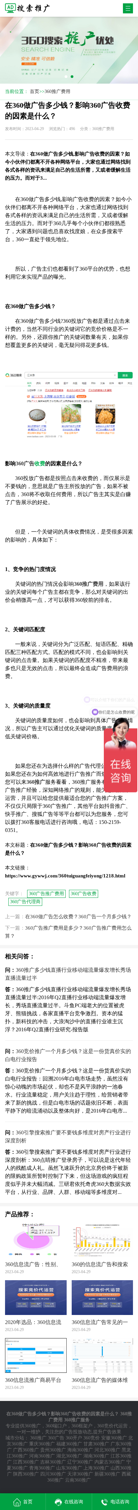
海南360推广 (80, 1449)
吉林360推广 (53, 1462)
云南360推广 (78, 1480)
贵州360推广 (53, 1449)
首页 (34, 91)
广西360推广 (26, 1449)
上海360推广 (96, 1468)
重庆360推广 (42, 1443)
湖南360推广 (96, 1455)
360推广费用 (57, 91)
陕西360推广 (26, 1474)
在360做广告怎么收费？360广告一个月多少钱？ (78, 916)
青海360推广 (42, 1468)
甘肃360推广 (96, 1443)
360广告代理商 (25, 901)
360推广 (32, 1425)
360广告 (56, 1437)
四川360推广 (53, 1474)
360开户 (74, 1437)
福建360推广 (69, 1443)
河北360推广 (107, 1449)
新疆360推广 (107, 1474)
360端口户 (56, 1425)
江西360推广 (26, 1462)
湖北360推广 (69, 1455)
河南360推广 (42, 1455)
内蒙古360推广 (109, 1462)
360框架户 (81, 1425)
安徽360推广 (114, 1437)
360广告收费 (83, 893)
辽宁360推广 (80, 1462)
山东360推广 (69, 1468)
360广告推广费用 (46, 893)
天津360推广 (80, 1474)
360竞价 (91, 1437)
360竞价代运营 (112, 1425)
